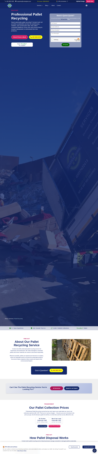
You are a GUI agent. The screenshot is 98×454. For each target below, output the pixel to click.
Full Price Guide (42, 426)
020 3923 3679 (10, 1)
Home (6, 318)
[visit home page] (9, 5)
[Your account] (86, 5)
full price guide (39, 414)
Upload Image (80, 1)
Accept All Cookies (88, 447)
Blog (46, 5)
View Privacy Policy (21, 450)
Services (39, 5)
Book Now (90, 1)
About (53, 5)
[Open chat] (95, 451)
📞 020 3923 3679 (35, 37)
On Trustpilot (22, 45)
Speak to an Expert (72, 388)
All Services (56, 388)
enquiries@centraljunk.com (24, 1)
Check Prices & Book (19, 37)
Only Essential (74, 447)
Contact (59, 5)
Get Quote (65, 44)
